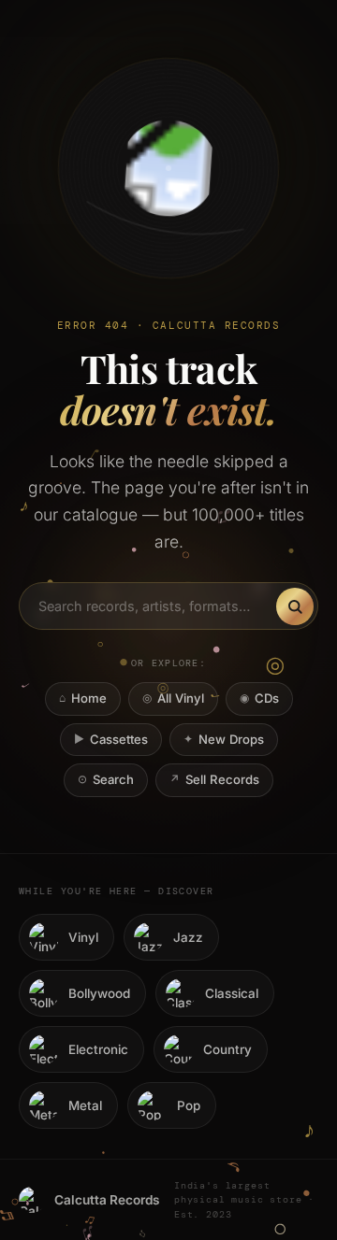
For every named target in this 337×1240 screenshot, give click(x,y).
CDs (259, 698)
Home (83, 698)
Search (106, 779)
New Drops (223, 739)
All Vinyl (173, 698)
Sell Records (214, 779)
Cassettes (111, 739)
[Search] (295, 606)
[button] (168, 168)
